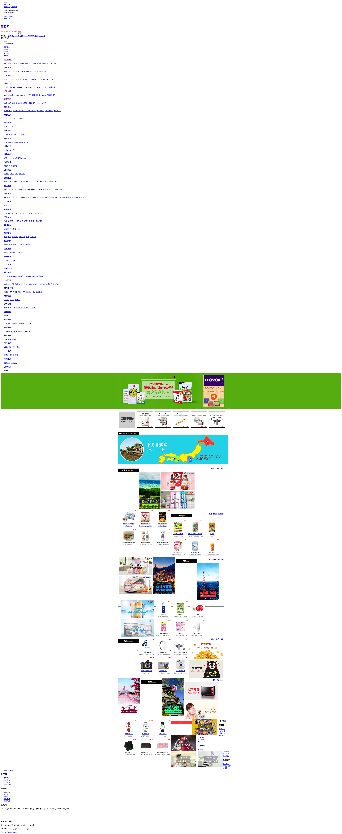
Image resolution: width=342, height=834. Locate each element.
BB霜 (6, 197)
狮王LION (19, 103)
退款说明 (7, 782)
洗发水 (6, 174)
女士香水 (22, 197)
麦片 (5, 142)
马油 (222, 468)
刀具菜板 (14, 276)
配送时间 (226, 754)
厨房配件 (21, 276)
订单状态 (222, 733)
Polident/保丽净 (41, 103)
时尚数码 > (8, 107)
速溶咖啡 (15, 142)
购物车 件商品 (8, 16)
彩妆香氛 (7, 194)
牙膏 (15, 213)
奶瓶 (5, 237)
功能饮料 (23, 134)
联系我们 (7, 794)
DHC (17, 95)
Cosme (34, 63)
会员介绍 (222, 731)
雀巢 (18, 71)
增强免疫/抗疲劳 (23, 158)
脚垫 (5, 308)
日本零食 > (8, 67)
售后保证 (7, 780)
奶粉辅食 (7, 217)
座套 (13, 308)
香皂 (11, 182)
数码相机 (7, 315)
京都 (181, 516)
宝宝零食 (18, 221)
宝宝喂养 (7, 233)
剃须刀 (12, 300)
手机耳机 (28, 323)
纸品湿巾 (36, 284)
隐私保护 (7, 796)
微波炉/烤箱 (22, 292)
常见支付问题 (8, 770)
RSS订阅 (7, 801)
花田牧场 (40, 71)
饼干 (5, 126)
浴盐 (20, 182)
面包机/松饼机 (31, 292)
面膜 (5, 63)
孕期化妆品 (20, 252)
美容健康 (7, 296)
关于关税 (226, 756)
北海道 (128, 470)
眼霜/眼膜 (27, 189)
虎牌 (9, 103)
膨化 (15, 118)
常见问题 (201, 737)
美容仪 (6, 300)
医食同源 (26, 87)
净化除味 (29, 284)
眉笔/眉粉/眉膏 (49, 197)
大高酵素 (13, 87)
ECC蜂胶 (7, 53)
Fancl (6, 95)
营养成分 (7, 146)
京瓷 (30, 103)
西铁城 (212, 639)
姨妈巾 (22, 63)
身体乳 (56, 182)
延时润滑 (7, 367)
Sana (221, 680)
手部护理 (43, 182)
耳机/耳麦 (7, 323)
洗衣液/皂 (21, 244)
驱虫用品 (56, 284)
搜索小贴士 (201, 739)
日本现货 (7, 49)
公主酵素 (19, 87)
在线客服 (7, 18)
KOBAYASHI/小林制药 (48, 87)
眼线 (71, 197)
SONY (32, 36)
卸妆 (48, 189)
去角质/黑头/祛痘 (36, 189)
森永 (17, 79)
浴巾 (17, 284)
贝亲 (13, 79)
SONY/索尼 (8, 111)
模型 (12, 268)
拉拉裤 (12, 229)
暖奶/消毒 (22, 237)
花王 (40, 36)
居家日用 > (8, 99)
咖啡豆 (21, 142)
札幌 (218, 468)
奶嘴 (9, 237)
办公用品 (7, 335)
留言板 (6, 55)
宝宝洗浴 (14, 244)
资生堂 (211, 559)
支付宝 (225, 768)
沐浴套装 (26, 182)
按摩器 (17, 300)
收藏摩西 (7, 5)
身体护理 (50, 182)
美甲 (35, 197)
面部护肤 (7, 186)
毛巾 (13, 284)
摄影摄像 (7, 312)
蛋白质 (12, 150)
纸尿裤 (6, 229)
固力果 (27, 79)
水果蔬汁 (7, 134)
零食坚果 (7, 115)
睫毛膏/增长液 (64, 197)
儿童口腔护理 (38, 213)
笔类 (5, 339)
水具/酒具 (28, 276)
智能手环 (7, 331)
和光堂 (22, 79)
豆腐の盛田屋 (51, 95)
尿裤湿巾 (7, 225)
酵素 (9, 36)
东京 (186, 561)
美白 (56, 189)
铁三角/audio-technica (19, 111)
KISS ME (220, 559)
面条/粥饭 (25, 221)
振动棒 (12, 355)
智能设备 (7, 327)
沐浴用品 (7, 178)
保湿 (52, 189)
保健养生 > (8, 83)
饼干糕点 (7, 123)
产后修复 (13, 252)
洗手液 (16, 182)
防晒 (44, 189)
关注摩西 (7, 7)
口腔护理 (7, 209)
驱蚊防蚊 (28, 244)
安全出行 (7, 257)
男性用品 (7, 359)
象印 (25, 36)
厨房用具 (7, 272)
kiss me (44, 95)
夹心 (9, 126)
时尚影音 (7, 320)
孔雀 (13, 103)
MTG (28, 36)
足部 (38, 182)
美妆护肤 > (8, 91)
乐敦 (218, 680)
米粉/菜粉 (11, 221)
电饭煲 (6, 292)
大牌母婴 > (8, 75)
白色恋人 (14, 36)
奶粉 (9, 142)
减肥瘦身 (7, 158)
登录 (5, 12)
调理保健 (7, 162)
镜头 (12, 315)
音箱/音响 (14, 323)
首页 (5, 2)
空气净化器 (13, 292)
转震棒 (6, 355)
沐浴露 (6, 182)
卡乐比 (13, 71)
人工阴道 (14, 363)
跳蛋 (16, 355)
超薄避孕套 (8, 347)
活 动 (181, 723)
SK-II (21, 95)
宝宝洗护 (7, 241)
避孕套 (39, 63)
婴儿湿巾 (18, 229)
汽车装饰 (7, 304)
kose (215, 559)
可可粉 (26, 142)
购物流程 (222, 729)
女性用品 (7, 351)
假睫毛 (57, 197)
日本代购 (7, 51)
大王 (43, 36)
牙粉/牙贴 (21, 213)
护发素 (12, 174)
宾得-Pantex (57, 111)
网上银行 (226, 764)
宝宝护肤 (7, 244)
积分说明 (222, 735)
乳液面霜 (20, 189)
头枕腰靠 (19, 308)
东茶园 (6, 87)
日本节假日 (7, 784)
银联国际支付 (227, 766)
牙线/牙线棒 (29, 213)
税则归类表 (201, 741)
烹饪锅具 (7, 276)
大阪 (152, 682)
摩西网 (5, 26)
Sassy (40, 79)
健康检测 (21, 331)
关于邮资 (226, 751)
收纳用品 (22, 284)
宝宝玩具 (7, 264)
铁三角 (217, 639)
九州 (128, 641)
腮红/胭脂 (40, 197)
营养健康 (7, 154)
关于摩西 (7, 792)
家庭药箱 (14, 166)
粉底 (10, 197)
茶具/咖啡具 (39, 276)
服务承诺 (7, 778)
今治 (34, 103)
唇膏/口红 (29, 197)
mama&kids (34, 79)
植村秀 (38, 95)
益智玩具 (7, 268)
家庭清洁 (49, 284)
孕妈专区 (7, 249)
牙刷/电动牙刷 (9, 213)
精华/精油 (62, 189)
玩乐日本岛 (128, 434)
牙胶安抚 (15, 237)
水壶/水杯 (33, 237)
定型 (16, 174)
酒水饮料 (7, 131)
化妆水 (14, 189)
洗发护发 (7, 170)
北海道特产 (53, 63)
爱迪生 (49, 79)
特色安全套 (16, 347)
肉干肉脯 (20, 118)
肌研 (34, 95)
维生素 (6, 150)
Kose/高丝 (11, 95)
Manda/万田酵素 (35, 87)
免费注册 (11, 12)
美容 (17, 63)
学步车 (13, 260)
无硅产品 (22, 174)
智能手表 (14, 331)
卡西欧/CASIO (31, 111)
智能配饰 (28, 331)
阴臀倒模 (7, 363)
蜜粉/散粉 (77, 197)
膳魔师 (37, 36)
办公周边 (15, 339)
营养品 (6, 252)
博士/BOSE (40, 111)
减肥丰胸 (7, 166)
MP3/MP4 (22, 323)
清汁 (13, 63)
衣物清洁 (43, 284)
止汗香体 (33, 182)
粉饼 (82, 197)
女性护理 (7, 201)
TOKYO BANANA (26, 71)
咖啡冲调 (7, 138)
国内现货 (7, 47)
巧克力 (46, 71)
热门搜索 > (8, 60)
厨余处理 (39, 292)
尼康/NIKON (49, 111)
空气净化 (26, 308)
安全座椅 (7, 260)
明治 (34, 71)
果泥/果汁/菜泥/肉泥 (35, 221)
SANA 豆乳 (28, 95)
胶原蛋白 (20, 36)
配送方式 (201, 749)
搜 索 (19, 33)
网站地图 (7, 799)
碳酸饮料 (17, 134)
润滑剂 (6, 371)
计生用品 (7, 343)
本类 (9, 339)
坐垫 (9, 308)
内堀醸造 (220, 514)
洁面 (5, 189)
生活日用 (7, 280)
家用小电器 (8, 288)
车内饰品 (33, 308)
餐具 (27, 237)
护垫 (5, 205)
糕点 (13, 126)
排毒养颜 (14, 158)
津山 (53, 79)
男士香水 (16, 197)
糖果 (11, 118)
